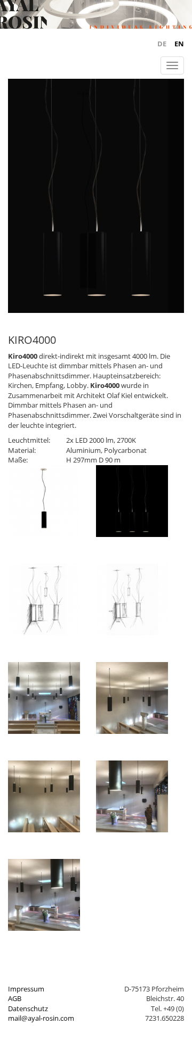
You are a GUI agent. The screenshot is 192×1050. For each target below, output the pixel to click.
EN (179, 43)
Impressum (26, 989)
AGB (14, 998)
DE (161, 43)
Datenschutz (28, 1008)
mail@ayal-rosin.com (41, 1018)
